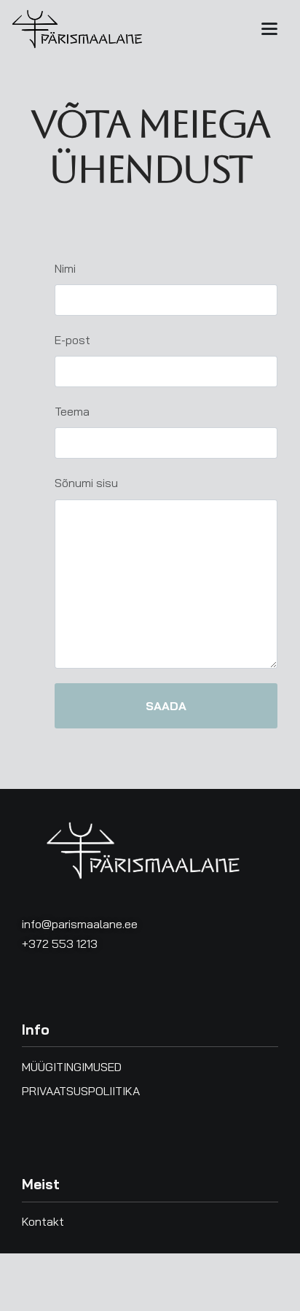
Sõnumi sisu (86, 482)
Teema (72, 411)
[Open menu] (269, 29)
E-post (72, 339)
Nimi (65, 268)
